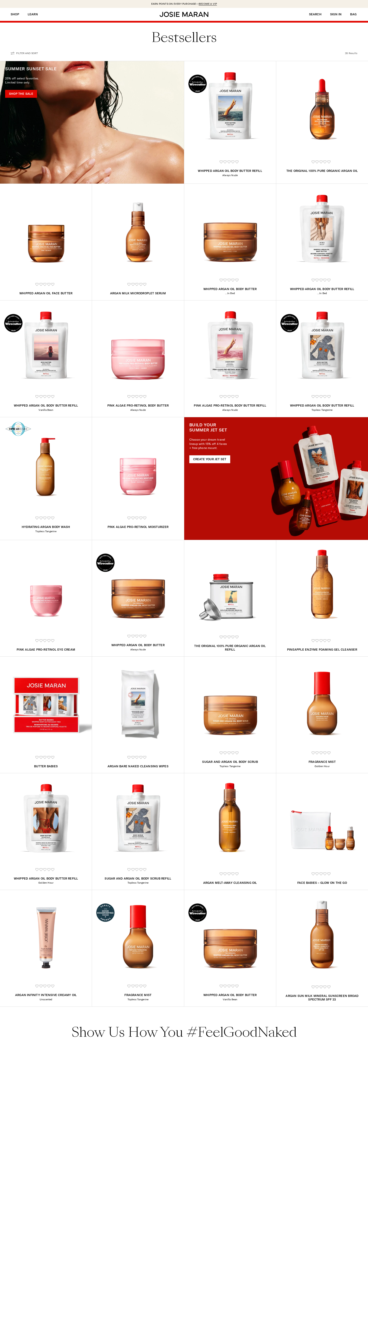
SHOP (15, 14)
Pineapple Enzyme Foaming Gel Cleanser (322, 649)
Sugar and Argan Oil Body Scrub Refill (138, 878)
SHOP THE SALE (21, 94)
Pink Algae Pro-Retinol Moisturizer (138, 527)
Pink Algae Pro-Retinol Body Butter (138, 405)
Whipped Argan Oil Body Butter (230, 289)
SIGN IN (336, 14)
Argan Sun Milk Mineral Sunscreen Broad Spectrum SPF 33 (322, 997)
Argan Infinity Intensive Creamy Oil (46, 995)
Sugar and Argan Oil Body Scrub (230, 762)
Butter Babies (46, 766)
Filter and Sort (27, 53)
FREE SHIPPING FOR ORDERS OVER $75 (184, 3)
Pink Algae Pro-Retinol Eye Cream (46, 649)
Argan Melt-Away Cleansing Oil (230, 883)
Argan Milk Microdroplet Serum (138, 293)
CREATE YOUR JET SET (209, 459)
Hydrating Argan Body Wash (46, 527)
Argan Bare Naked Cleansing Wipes (138, 766)
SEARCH (315, 14)
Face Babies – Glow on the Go (322, 883)
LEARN (33, 14)
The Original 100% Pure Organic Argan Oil (322, 171)
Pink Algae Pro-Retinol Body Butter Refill (230, 405)
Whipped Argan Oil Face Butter (45, 293)
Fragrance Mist (322, 762)
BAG (353, 14)
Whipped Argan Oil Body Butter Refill (230, 171)
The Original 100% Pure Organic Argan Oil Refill (230, 647)
